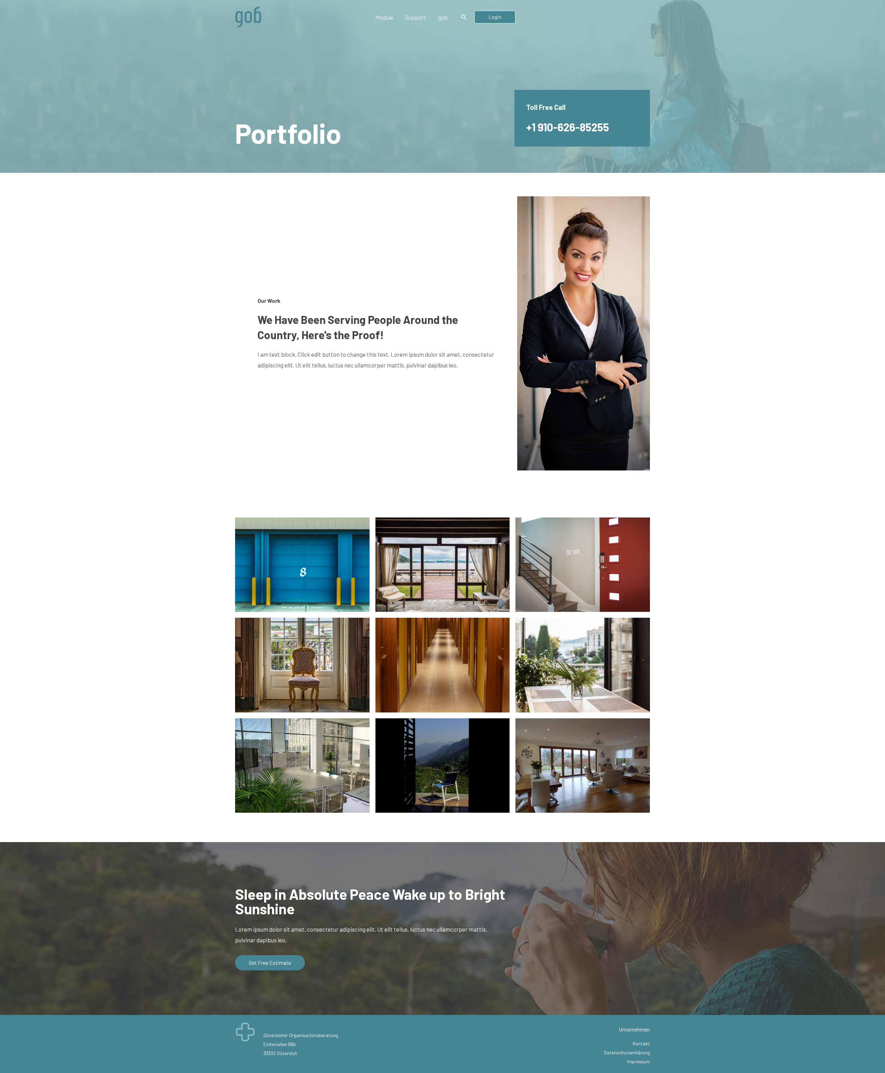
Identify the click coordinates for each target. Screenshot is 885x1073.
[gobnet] (256, 16)
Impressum (638, 1061)
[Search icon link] (463, 17)
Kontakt (641, 1043)
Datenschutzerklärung (627, 1052)
